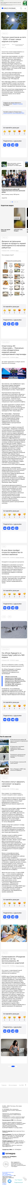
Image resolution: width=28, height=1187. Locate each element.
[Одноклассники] (8, 144)
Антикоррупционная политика (8, 1173)
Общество (5, 33)
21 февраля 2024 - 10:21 (7, 250)
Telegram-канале (17, 104)
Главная (4, 1085)
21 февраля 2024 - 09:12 (7, 788)
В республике (6, 342)
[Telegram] (12, 144)
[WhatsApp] (16, 144)
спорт (4, 616)
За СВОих (22, 1085)
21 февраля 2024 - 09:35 (7, 557)
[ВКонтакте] (4, 144)
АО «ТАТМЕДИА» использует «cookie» (7, 1175)
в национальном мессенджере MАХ (13, 112)
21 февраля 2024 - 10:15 (7, 357)
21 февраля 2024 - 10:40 (5, 45)
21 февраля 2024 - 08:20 (7, 965)
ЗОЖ (9, 616)
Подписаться (18, 1182)
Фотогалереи (13, 1085)
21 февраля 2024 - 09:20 (7, 660)
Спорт (4, 546)
